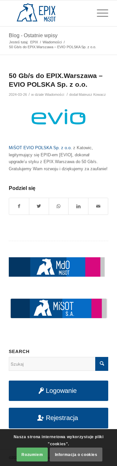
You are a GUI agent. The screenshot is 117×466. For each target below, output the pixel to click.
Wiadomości (54, 94)
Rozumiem (32, 454)
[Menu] (99, 13)
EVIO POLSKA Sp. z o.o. (47, 147)
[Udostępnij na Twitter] (39, 206)
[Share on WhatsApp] (59, 206)
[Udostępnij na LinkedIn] (78, 206)
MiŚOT (15, 147)
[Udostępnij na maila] (98, 206)
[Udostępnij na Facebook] (19, 206)
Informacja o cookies (76, 454)
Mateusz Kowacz (92, 94)
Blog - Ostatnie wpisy (33, 35)
